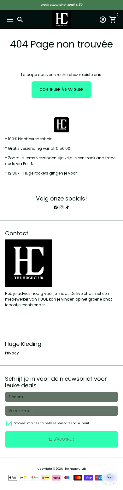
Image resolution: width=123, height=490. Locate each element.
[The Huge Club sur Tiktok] (67, 207)
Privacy (12, 353)
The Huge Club (74, 469)
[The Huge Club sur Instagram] (61, 207)
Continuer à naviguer (61, 89)
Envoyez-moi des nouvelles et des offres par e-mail (51, 423)
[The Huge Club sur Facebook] (56, 207)
